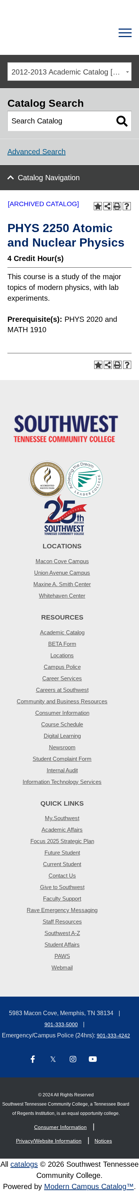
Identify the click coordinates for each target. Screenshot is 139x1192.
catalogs (24, 1164)
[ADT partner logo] (66, 497)
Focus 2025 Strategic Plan (62, 841)
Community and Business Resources (62, 701)
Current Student (62, 864)
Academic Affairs (62, 829)
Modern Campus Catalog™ (89, 1186)
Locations (62, 655)
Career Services (62, 678)
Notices (103, 1141)
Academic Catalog (62, 632)
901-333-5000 (61, 1024)
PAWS (62, 956)
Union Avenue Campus (62, 572)
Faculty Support (62, 898)
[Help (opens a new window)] (127, 206)
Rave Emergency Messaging (62, 910)
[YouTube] (93, 1060)
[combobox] (69, 71)
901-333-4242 (113, 1036)
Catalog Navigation (49, 178)
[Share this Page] (107, 206)
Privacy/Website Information (49, 1141)
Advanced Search (36, 152)
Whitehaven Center (62, 595)
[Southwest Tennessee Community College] (44, 33)
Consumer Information (62, 713)
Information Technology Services (62, 782)
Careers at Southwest (62, 690)
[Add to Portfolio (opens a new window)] (98, 206)
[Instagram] (73, 1060)
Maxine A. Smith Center (62, 584)
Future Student (62, 852)
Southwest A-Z (62, 933)
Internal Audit (62, 770)
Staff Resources (62, 921)
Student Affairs (62, 944)
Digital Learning (62, 736)
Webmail (62, 967)
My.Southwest (62, 818)
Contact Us (62, 875)
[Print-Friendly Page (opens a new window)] (117, 206)
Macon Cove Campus (62, 561)
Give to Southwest (62, 887)
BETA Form (62, 644)
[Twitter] (53, 1060)
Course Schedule (62, 724)
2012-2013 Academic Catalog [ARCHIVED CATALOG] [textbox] (71, 72)
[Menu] (125, 33)
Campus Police (62, 667)
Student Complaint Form (62, 759)
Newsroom (62, 747)
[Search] (99, 33)
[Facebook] (33, 1060)
